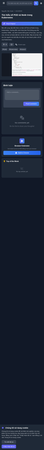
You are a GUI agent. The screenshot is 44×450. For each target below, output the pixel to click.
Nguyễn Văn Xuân (7, 11)
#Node (4, 49)
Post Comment (31, 104)
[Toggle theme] (41, 3)
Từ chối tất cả (8, 442)
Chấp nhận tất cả (8, 446)
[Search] (36, 3)
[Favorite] (11, 44)
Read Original (10, 23)
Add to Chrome (23, 153)
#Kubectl (23, 49)
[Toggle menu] (3, 3)
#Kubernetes (13, 49)
